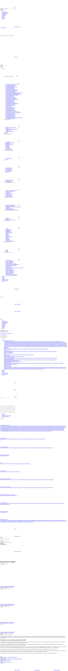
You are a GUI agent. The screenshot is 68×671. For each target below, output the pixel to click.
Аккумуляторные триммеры (10, 108)
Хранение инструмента (7, 364)
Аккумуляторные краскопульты (31, 346)
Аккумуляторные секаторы (10, 115)
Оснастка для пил (9, 266)
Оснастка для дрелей (9, 269)
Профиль (9, 660)
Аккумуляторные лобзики (10, 88)
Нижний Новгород (5, 322)
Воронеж (3, 17)
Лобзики (7, 233)
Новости (3, 277)
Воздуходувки (8, 147)
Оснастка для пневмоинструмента (11, 265)
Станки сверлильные (9, 194)
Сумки (7, 250)
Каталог (1, 657)
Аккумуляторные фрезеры (10, 116)
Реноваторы (45, 363)
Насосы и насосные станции (8, 352)
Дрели (7, 228)
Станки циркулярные (31, 358)
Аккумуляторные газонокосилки (11, 105)
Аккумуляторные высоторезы (10, 110)
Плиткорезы (8, 193)
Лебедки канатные (9, 196)
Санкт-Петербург (5, 12)
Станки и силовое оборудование (9, 357)
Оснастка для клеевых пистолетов (11, 274)
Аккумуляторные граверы (10, 113)
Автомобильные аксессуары (10, 209)
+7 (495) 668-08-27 (3, 27)
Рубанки (7, 237)
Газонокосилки (6, 351)
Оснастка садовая (8, 260)
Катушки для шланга (9, 149)
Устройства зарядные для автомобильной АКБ (13, 206)
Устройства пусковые (9, 208)
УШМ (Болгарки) (8, 231)
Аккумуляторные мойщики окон (11, 114)
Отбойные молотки (9, 230)
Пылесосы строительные (8, 356)
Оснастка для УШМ (9, 262)
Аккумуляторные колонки (10, 100)
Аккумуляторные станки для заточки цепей (13, 111)
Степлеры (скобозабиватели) (44, 503)
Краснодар (4, 15)
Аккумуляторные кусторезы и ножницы (12, 103)
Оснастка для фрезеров (21, 367)
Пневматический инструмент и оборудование (11, 360)
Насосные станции (9, 158)
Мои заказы (2, 660)
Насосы (11, 353)
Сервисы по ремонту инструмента (5, 662)
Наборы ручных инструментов (11, 127)
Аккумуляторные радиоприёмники (11, 99)
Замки (7, 251)
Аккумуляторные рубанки (10, 87)
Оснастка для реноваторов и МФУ (11, 275)
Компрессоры (6, 361)
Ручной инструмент (7, 348)
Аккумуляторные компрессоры (11, 102)
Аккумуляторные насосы (10, 109)
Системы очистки (7, 355)
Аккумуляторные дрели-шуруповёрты (12, 84)
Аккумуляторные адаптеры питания (11, 98)
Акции (3, 278)
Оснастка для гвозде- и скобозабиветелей (12, 264)
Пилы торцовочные (9, 167)
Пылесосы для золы (9, 180)
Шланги (10, 361)
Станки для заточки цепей (10, 191)
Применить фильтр (3, 544)
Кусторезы (38, 351)
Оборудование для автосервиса (5, 486)
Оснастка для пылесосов (10, 261)
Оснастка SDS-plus (9, 268)
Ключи (7, 132)
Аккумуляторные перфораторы (11, 85)
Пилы (1, 462)
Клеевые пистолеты (9, 236)
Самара (3, 327)
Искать (2, 9)
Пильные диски (12, 368)
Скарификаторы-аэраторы (10, 142)
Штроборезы (8, 239)
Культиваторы (8, 148)
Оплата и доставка (5, 279)
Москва (3, 11)
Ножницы (7, 130)
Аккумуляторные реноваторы (10, 91)
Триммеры (7, 145)
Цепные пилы (8, 143)
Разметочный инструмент (10, 131)
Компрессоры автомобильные (10, 205)
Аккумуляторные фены (48, 343)
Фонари (7, 128)
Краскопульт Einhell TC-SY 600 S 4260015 (7, 605)
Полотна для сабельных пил (10, 270)
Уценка (5, 133)
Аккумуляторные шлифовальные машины (12, 93)
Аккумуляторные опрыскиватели (27, 345)
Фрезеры (7, 238)
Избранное (6, 660)
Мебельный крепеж (9, 273)
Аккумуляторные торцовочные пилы (33, 342)
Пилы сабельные (8, 171)
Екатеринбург (4, 323)
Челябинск (4, 14)
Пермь (3, 16)
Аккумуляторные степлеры (10, 96)
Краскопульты (8, 240)
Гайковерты (8, 207)
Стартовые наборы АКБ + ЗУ (10, 107)
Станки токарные (8, 195)
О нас (3, 370)
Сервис (10, 657)
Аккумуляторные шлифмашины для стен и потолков (14, 92)
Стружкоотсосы (8, 181)
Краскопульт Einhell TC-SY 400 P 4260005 (7, 587)
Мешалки (7, 235)
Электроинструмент (7, 362)
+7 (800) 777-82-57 (17, 26)
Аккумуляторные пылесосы (10, 101)
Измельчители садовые (9, 144)
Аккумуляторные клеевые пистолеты (12, 95)
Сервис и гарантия (5, 280)
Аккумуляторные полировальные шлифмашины (13, 94)
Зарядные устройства (9, 106)
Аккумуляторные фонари (23, 430)
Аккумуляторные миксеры (30, 341)
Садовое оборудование (7, 350)
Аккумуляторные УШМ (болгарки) (11, 86)
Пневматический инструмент (10, 219)
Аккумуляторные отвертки (10, 104)
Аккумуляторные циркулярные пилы (12, 89)
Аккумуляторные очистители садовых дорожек (13, 112)
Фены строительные (9, 232)
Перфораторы (8, 229)
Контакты (3, 281)
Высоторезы (8, 146)
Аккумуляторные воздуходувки (11, 97)
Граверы (7, 234)
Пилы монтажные (9, 168)
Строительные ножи (9, 129)
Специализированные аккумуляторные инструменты (14, 117)
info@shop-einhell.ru (3, 334)
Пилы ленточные (8, 169)
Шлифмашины (19, 363)
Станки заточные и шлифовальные (11, 190)
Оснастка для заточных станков (11, 263)
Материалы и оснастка (7, 366)
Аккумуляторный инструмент (9, 340)
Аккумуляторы (38, 344)
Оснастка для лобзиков (9, 272)
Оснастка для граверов (9, 271)
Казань (3, 328)
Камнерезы (7, 192)
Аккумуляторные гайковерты (10, 118)
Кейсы (7, 249)
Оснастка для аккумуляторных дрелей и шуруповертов (14, 267)
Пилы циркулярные (9, 170)
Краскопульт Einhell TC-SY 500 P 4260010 (7, 623)
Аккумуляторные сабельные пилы (11, 90)
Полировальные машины (18, 359)
